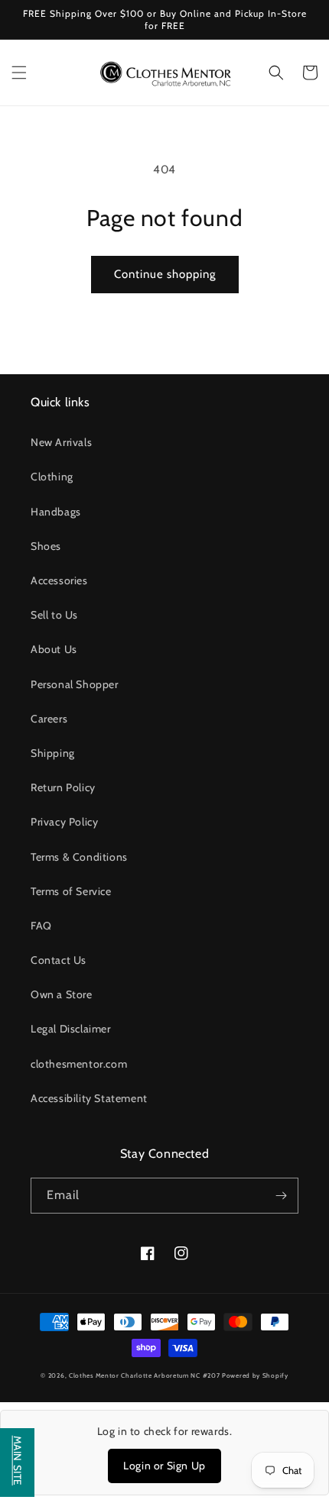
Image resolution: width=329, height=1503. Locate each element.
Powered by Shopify (255, 1375)
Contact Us (58, 960)
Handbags (56, 512)
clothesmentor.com (79, 1064)
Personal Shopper (75, 684)
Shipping (53, 753)
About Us (54, 649)
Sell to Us (54, 615)
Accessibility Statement (89, 1098)
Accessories (59, 580)
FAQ (41, 926)
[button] (19, 72)
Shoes (46, 546)
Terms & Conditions (79, 857)
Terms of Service (71, 891)
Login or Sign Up (164, 1465)
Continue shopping (165, 274)
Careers (49, 719)
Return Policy (63, 787)
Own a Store (62, 994)
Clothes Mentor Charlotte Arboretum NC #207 (145, 1375)
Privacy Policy (64, 822)
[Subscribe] (281, 1196)
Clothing (52, 476)
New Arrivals (61, 442)
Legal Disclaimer (71, 1029)
